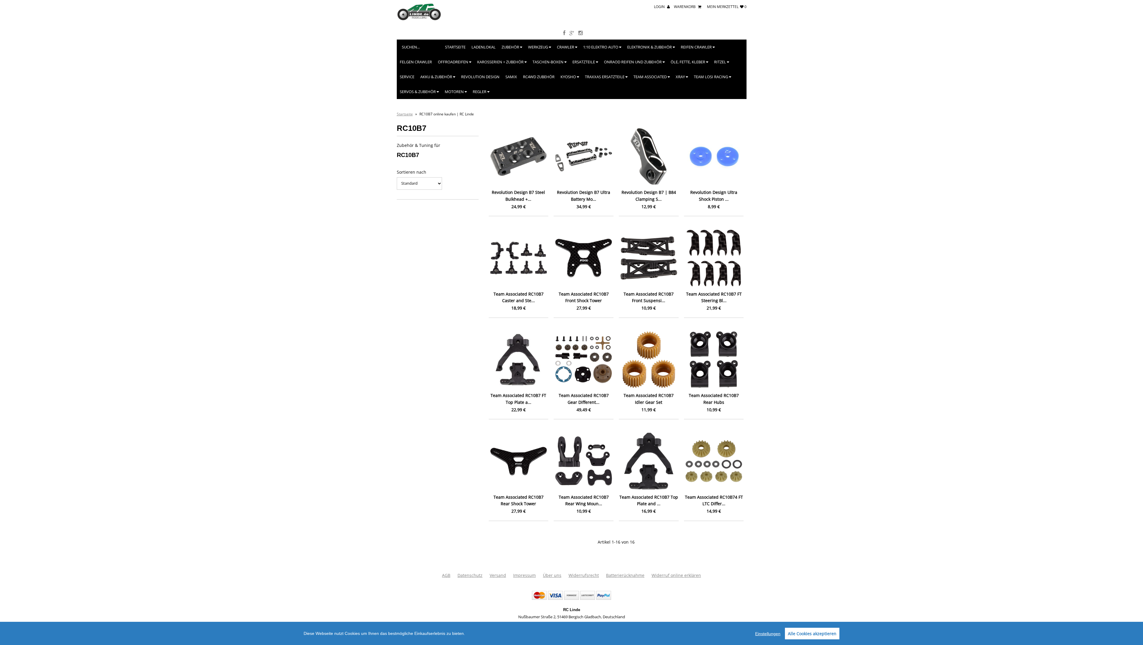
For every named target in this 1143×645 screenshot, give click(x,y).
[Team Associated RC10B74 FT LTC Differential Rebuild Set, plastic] (714, 461)
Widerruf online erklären (676, 575)
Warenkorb (685, 6)
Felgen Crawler (416, 62)
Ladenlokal (483, 47)
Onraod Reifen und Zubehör (633, 62)
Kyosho (568, 76)
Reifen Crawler (697, 47)
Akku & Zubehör (436, 76)
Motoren (455, 91)
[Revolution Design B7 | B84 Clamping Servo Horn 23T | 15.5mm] (649, 156)
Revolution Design (480, 76)
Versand (498, 575)
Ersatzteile (584, 62)
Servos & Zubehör (418, 91)
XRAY (681, 76)
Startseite (455, 47)
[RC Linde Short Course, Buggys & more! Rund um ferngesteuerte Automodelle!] (419, 19)
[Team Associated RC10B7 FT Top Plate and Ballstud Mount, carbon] (519, 360)
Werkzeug (538, 47)
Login (660, 6)
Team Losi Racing (711, 76)
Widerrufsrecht (584, 575)
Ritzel (720, 62)
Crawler (566, 47)
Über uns (552, 575)
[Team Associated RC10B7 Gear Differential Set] (583, 360)
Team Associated (650, 76)
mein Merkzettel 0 (727, 6)
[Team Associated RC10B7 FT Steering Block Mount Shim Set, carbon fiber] (714, 258)
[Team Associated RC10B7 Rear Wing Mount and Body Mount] (583, 461)
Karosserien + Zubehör (500, 62)
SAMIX (511, 76)
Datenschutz (470, 575)
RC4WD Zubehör (539, 76)
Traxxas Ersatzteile (605, 76)
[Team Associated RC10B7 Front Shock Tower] (583, 258)
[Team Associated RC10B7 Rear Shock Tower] (519, 461)
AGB (446, 575)
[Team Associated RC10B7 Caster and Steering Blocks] (519, 258)
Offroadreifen (453, 62)
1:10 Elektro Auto (601, 47)
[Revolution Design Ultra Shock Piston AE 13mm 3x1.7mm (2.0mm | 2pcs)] (714, 156)
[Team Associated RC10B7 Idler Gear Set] (649, 360)
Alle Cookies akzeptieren (812, 633)
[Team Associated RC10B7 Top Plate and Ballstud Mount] (649, 461)
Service (407, 76)
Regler (480, 91)
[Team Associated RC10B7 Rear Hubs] (714, 360)
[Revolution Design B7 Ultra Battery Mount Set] (583, 156)
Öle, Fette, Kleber (688, 62)
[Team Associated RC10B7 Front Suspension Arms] (649, 258)
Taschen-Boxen (548, 62)
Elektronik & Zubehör (650, 47)
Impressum (524, 575)
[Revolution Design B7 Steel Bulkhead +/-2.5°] (519, 156)
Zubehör (511, 47)
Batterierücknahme (625, 575)
